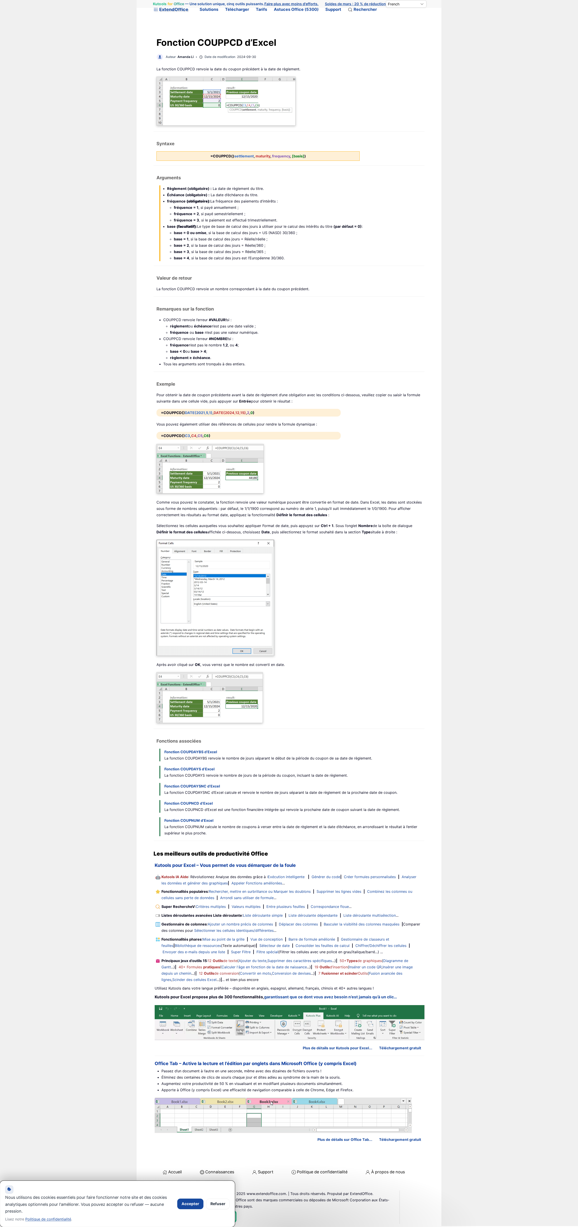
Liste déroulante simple (263, 915)
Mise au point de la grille (224, 939)
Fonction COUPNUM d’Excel (188, 820)
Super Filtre (241, 952)
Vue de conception (266, 939)
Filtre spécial (267, 952)
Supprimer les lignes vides (339, 891)
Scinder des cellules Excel (194, 979)
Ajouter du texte (252, 960)
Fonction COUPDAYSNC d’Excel (192, 786)
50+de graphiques (361, 960)
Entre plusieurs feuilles (285, 906)
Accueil (175, 1171)
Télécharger (237, 9)
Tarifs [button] (261, 9)
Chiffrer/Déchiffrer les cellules (380, 945)
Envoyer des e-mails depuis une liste (194, 952)
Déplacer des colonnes (298, 924)
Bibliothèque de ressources (198, 945)
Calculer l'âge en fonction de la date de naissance (264, 967)
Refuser (217, 1204)
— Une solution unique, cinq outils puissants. (236, 4)
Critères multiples (211, 906)
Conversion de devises (291, 973)
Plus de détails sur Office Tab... (344, 1139)
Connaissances (219, 1171)
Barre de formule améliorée (312, 939)
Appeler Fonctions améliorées (256, 883)
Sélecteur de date (274, 945)
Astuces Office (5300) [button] (296, 9)
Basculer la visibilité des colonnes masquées (361, 924)
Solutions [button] (209, 9)
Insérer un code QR (365, 967)
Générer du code (326, 877)
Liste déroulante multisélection (369, 915)
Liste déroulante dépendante (313, 915)
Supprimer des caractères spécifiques (299, 960)
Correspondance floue (330, 906)
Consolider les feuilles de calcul (323, 945)
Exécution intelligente (286, 877)
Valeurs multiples (246, 906)
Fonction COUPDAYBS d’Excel (190, 752)
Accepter (190, 1204)
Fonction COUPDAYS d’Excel (189, 769)
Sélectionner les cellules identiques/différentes (234, 930)
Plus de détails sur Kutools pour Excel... (337, 1048)
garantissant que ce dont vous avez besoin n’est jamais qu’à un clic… (330, 996)
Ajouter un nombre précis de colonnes (240, 924)
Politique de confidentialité (322, 1171)
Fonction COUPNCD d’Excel (188, 803)
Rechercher (365, 9)
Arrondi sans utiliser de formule (247, 898)
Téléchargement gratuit (400, 1048)
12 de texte (222, 960)
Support (333, 9)
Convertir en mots (255, 973)
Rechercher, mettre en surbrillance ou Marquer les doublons (260, 891)
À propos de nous (388, 1171)
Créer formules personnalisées (370, 877)
